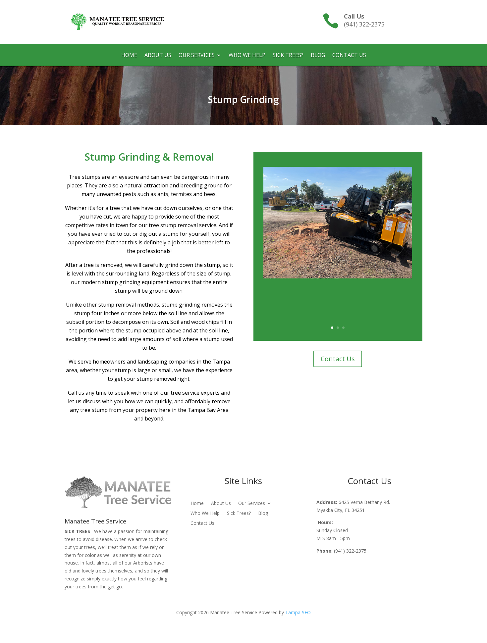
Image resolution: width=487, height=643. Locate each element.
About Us (157, 56)
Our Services (197, 56)
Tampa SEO (298, 612)
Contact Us (349, 56)
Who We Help (247, 56)
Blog (318, 56)
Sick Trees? (288, 56)
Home (129, 56)
